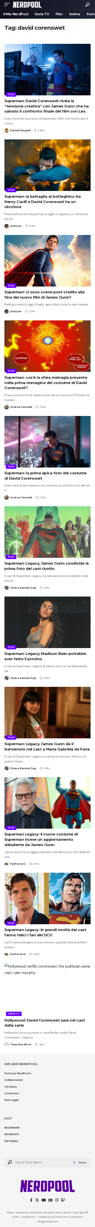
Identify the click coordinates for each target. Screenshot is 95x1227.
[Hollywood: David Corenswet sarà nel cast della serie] (47, 989)
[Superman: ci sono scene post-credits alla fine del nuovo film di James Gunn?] (47, 260)
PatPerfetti (18, 864)
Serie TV (13, 1013)
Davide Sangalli (20, 130)
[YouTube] (43, 1200)
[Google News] (50, 1200)
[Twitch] (63, 1200)
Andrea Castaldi (21, 407)
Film (11, 94)
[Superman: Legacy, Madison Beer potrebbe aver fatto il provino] (47, 622)
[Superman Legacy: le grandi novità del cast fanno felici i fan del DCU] (47, 898)
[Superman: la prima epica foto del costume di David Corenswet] (47, 442)
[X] (37, 1200)
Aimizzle (15, 226)
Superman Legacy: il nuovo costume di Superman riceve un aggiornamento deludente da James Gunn (41, 839)
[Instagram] (57, 1200)
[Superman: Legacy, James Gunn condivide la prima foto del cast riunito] (47, 532)
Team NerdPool (20, 1044)
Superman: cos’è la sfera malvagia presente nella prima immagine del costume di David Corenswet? (45, 382)
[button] (8, 4)
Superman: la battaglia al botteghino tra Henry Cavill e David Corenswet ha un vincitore (42, 201)
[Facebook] (31, 1200)
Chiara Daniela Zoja (23, 587)
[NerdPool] (27, 4)
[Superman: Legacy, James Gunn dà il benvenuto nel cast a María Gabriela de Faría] (47, 712)
